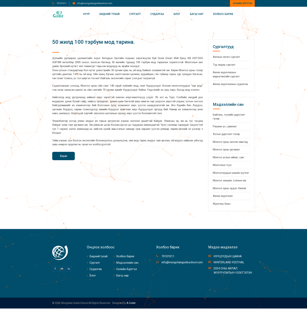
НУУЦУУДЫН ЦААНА (228, 256)
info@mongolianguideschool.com (94, 3)
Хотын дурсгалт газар (226, 134)
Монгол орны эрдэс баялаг (229, 188)
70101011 (61, 3)
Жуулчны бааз (221, 203)
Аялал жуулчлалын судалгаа (230, 84)
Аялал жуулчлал (223, 196)
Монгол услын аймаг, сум (228, 157)
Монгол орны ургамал (226, 149)
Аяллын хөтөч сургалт (226, 56)
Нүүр (86, 14)
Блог (177, 14)
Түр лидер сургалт (224, 64)
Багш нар (196, 14)
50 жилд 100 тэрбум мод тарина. (93, 42)
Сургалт (135, 14)
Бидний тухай (109, 14)
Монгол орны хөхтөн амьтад (230, 141)
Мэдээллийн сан (127, 262)
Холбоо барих (223, 14)
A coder (131, 303)
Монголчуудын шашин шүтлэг (231, 172)
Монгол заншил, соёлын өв (229, 180)
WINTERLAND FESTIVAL (229, 262)
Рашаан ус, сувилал (224, 126)
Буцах (63, 155)
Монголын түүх (222, 165)
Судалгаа (157, 14)
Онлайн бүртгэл (242, 3)
